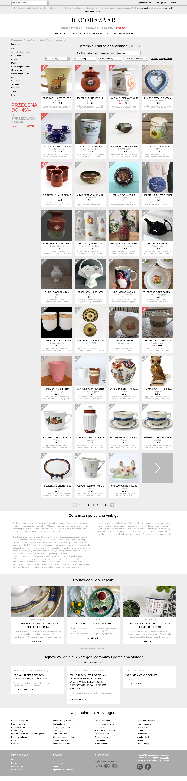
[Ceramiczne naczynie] (124, 177)
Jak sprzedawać (59, 763)
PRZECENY (121, 28)
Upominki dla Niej (143, 737)
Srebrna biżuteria (101, 737)
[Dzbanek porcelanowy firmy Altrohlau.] (157, 322)
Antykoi (124, 391)
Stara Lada (90, 294)
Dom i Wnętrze (37, 619)
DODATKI (97, 34)
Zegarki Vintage (143, 744)
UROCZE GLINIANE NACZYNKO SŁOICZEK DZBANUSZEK (102, 98)
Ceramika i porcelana (20, 52)
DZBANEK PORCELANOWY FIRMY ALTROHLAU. (165, 340)
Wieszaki (15, 88)
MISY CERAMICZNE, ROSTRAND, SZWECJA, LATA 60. (100, 340)
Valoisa (57, 101)
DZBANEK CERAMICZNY (157, 243)
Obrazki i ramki (17, 70)
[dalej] (157, 468)
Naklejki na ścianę (60, 734)
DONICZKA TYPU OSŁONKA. (57, 389)
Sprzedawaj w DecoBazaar (63, 770)
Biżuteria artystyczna (19, 721)
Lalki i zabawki (17, 56)
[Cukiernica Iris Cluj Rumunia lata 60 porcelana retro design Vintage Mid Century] (90, 419)
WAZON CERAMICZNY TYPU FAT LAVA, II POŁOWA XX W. (135, 243)
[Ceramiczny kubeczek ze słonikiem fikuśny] (56, 80)
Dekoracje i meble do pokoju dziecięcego (27, 734)
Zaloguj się (161, 3)
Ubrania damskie (143, 731)
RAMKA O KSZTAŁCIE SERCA (157, 98)
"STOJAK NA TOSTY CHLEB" (141, 675)
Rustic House (157, 246)
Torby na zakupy (143, 727)
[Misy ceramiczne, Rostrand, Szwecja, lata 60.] (90, 322)
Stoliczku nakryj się (57, 149)
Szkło (13, 77)
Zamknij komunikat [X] (93, 11)
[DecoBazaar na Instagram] (140, 767)
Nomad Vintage (57, 246)
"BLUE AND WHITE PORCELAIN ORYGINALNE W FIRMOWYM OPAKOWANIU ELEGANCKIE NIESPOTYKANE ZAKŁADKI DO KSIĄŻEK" (88, 682)
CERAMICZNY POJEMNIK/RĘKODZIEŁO (161, 147)
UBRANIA (73, 34)
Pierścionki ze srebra (61, 744)
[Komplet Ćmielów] (124, 322)
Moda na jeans (59, 731)
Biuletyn (14, 763)
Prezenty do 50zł (101, 727)
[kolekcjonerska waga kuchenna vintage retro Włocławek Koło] (124, 80)
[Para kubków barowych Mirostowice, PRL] (90, 371)
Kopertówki (15, 744)
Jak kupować (58, 760)
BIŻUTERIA (85, 34)
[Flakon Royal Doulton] (56, 274)
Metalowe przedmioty (20, 66)
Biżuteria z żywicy (18, 724)
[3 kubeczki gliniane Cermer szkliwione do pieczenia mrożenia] (56, 177)
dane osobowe (151, 760)
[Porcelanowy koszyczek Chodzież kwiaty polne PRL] (90, 274)
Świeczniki (15, 81)
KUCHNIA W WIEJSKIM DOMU (93, 623)
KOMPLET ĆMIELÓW (124, 340)
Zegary (14, 91)
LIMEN (157, 149)
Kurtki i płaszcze (59, 724)
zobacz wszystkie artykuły (93, 648)
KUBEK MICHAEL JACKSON (124, 292)
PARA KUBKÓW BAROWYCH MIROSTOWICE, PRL (98, 389)
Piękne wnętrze (124, 101)
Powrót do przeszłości (157, 101)
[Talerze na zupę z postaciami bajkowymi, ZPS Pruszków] (157, 274)
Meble (14, 63)
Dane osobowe (17, 766)
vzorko (124, 197)
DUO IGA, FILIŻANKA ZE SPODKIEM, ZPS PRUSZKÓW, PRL (69, 147)
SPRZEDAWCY (92, 28)
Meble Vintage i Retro (61, 727)
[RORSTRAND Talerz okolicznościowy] (157, 177)
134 (106, 505)
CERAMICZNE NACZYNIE (124, 195)
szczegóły (145, 8)
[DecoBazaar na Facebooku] (148, 767)
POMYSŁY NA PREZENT (71, 28)
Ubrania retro (142, 734)
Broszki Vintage (17, 731)
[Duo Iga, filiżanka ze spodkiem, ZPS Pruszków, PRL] (56, 128)
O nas (13, 760)
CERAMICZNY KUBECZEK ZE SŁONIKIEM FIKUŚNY (66, 98)
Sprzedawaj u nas (145, 3)
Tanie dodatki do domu (146, 721)
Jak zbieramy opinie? (93, 662)
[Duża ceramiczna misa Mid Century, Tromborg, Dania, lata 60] (90, 177)
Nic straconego (123, 343)
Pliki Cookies (16, 770)
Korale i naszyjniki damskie (64, 721)
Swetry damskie (101, 744)
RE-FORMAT (124, 149)
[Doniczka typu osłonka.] (56, 371)
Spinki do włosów (102, 734)
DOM (113, 34)
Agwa (56, 294)
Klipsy (13, 740)
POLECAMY (107, 28)
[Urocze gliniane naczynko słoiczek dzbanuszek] (90, 80)
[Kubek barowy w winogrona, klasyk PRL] (90, 128)
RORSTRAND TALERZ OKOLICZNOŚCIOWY (163, 195)
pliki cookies (164, 760)
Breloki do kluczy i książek (22, 727)
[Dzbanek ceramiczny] (157, 225)
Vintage (140, 740)
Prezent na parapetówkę (104, 724)
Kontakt (56, 766)
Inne (13, 95)
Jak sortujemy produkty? (161, 59)
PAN (106, 34)
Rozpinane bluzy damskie (105, 731)
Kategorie (15, 44)
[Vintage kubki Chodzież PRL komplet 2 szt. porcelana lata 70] (56, 322)
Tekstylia (15, 84)
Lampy (14, 59)
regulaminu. (164, 758)
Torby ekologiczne (144, 724)
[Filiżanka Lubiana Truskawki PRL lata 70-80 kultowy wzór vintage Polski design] (56, 419)
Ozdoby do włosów (60, 740)
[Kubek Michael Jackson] (124, 274)
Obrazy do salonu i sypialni (64, 737)
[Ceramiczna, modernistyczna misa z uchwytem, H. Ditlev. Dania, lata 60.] (124, 128)
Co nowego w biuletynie (93, 580)
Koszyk (172, 3)
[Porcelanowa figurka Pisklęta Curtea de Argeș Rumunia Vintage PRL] (124, 468)
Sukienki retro (100, 740)
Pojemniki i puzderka (20, 73)
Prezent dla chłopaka (103, 721)
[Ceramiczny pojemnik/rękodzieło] (157, 128)
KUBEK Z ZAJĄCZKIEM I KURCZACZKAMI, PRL (97, 243)
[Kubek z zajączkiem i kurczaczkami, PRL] (90, 225)
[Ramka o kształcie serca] (157, 80)
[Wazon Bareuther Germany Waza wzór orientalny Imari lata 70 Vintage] (124, 371)
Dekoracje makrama (19, 737)
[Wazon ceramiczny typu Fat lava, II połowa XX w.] (124, 225)
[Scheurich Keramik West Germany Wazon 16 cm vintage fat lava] (56, 225)
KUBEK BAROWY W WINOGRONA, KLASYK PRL (97, 147)
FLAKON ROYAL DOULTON (57, 292)
